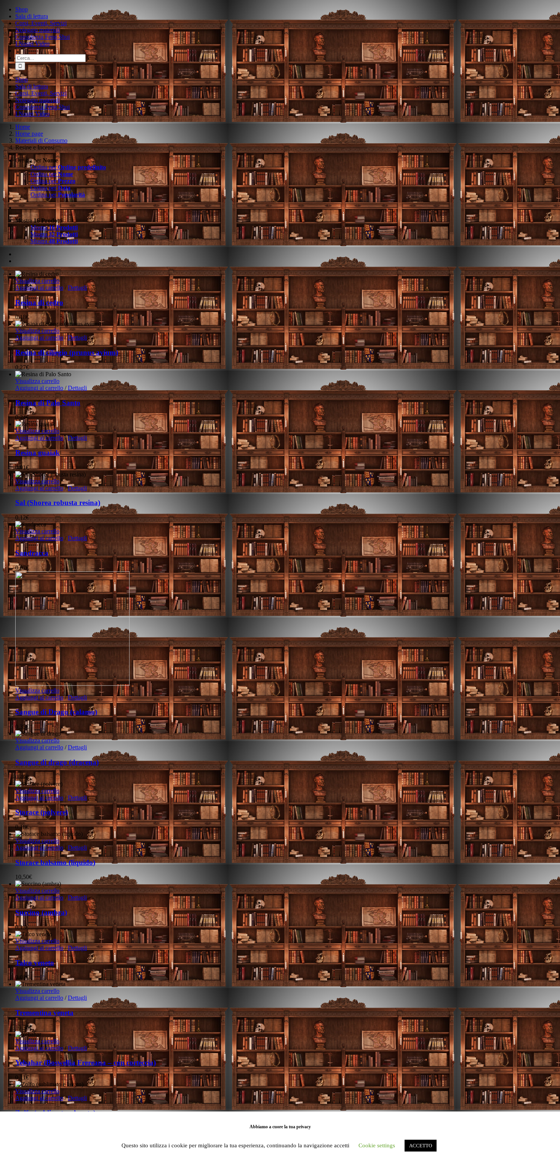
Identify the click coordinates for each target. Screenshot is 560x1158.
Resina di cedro (39, 302)
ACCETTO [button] (420, 1145)
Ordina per (68, 167)
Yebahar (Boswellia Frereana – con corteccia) (85, 1063)
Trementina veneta (44, 1013)
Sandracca (31, 553)
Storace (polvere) (41, 812)
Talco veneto (34, 963)
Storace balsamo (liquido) (55, 862)
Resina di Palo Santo (47, 403)
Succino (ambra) (41, 912)
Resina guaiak (37, 453)
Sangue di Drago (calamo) (56, 712)
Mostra (54, 227)
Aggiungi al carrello (39, 287)
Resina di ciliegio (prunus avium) (66, 352)
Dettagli (77, 287)
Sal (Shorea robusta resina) (57, 503)
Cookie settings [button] (376, 1145)
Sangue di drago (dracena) (57, 762)
